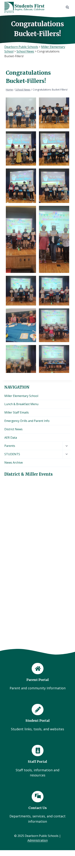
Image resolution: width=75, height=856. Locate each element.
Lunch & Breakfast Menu (21, 404)
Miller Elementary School (21, 396)
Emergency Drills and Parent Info (27, 421)
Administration (37, 840)
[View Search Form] (67, 7)
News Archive (13, 463)
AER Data (10, 438)
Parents (9, 446)
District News (13, 429)
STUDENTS (12, 454)
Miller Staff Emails (16, 412)
